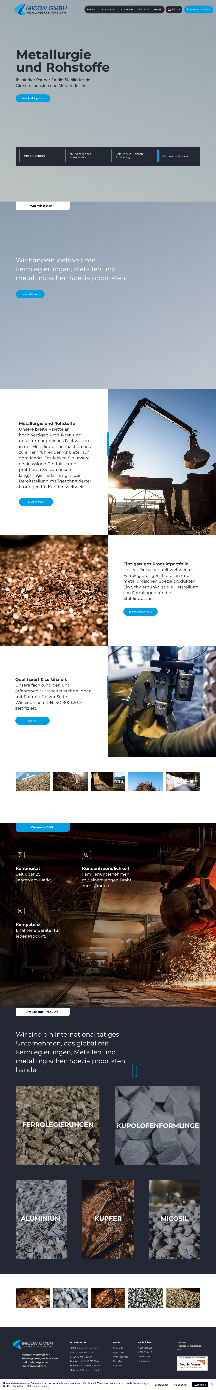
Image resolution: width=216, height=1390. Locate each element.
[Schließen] (212, 1384)
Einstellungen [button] (161, 1384)
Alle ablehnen (180, 1384)
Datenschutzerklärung (38, 1386)
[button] (198, 9)
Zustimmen (200, 1384)
